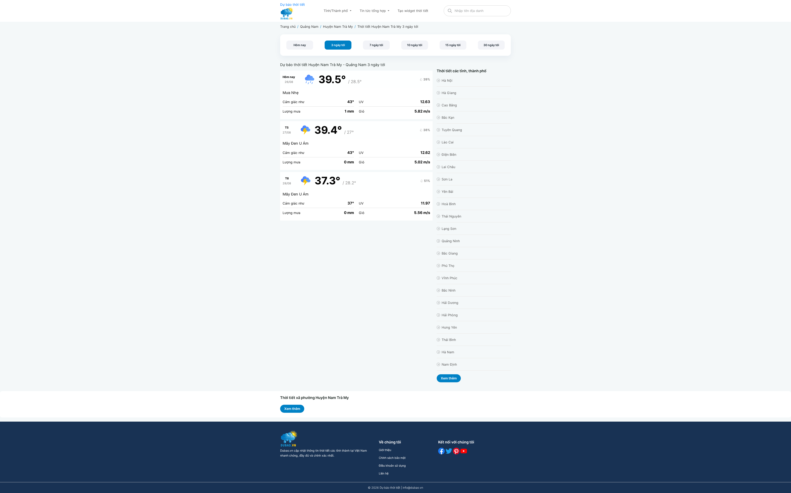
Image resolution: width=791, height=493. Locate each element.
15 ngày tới (453, 45)
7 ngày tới (376, 45)
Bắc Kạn (448, 117)
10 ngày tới (414, 45)
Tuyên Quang (452, 130)
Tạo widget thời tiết (413, 11)
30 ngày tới (491, 45)
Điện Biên (449, 154)
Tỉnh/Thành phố (336, 11)
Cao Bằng (449, 105)
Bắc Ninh (448, 290)
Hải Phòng (450, 315)
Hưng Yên (449, 327)
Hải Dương (450, 303)
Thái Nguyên (451, 216)
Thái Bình (449, 340)
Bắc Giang (450, 253)
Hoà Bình (449, 204)
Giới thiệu (385, 450)
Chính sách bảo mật (392, 457)
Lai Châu (448, 167)
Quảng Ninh (451, 241)
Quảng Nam (309, 26)
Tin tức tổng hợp (373, 11)
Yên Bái (447, 192)
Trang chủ (288, 26)
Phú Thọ (448, 266)
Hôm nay (300, 45)
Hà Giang (449, 93)
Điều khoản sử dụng (392, 465)
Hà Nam (448, 352)
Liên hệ (383, 473)
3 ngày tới (338, 45)
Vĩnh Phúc (449, 278)
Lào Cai (448, 142)
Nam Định (449, 364)
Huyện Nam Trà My (338, 26)
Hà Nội (447, 80)
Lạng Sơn (449, 229)
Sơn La (447, 179)
